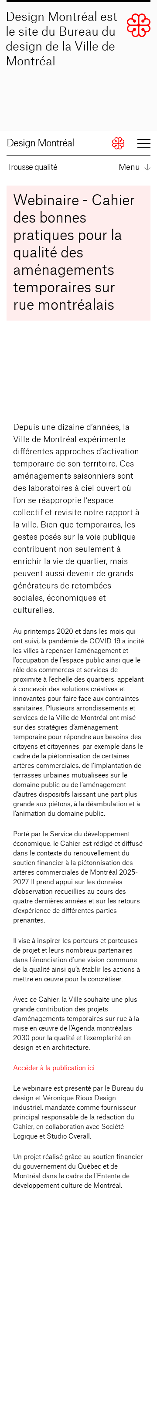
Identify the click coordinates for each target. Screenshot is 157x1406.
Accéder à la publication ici (54, 1068)
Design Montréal (40, 143)
